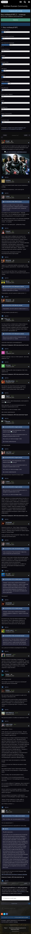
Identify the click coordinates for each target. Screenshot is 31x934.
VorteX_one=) (9, 630)
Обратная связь (15, 929)
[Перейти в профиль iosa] (3, 352)
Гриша (7, 674)
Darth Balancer (10, 712)
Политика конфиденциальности (17, 928)
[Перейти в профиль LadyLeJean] (3, 725)
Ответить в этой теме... (10, 898)
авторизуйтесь (21, 891)
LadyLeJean (9, 724)
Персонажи (20, 16)
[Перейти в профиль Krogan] (3, 141)
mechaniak (9, 522)
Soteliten (8, 180)
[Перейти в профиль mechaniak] (3, 523)
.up (6, 810)
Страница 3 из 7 (15, 135)
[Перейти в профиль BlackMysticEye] (3, 381)
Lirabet (8, 196)
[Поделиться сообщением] (28, 142)
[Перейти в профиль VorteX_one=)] (3, 631)
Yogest (8, 396)
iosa (7, 352)
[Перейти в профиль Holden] (3, 691)
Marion (7, 281)
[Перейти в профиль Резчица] (3, 365)
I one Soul (8, 452)
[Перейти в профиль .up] (3, 811)
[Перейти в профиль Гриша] (3, 675)
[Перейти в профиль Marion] (3, 281)
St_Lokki (8, 574)
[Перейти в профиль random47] (3, 655)
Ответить (15, 20)
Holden (8, 690)
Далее (25, 135)
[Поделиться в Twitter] (4, 914)
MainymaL (8, 260)
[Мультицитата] (2, 177)
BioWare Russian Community (15, 6)
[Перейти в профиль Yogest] (3, 396)
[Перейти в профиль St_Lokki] (3, 574)
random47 (8, 654)
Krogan (6, 16)
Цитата (6, 177)
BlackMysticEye (10, 381)
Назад (4, 135)
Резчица (8, 365)
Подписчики (14, 903)
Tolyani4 (8, 231)
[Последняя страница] (29, 135)
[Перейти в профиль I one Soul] (3, 452)
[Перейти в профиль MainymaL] (3, 261)
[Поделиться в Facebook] (7, 914)
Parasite (8, 319)
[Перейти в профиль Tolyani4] (3, 232)
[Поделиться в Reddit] (2, 914)
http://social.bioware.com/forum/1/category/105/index (14, 874)
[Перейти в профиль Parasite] (4, 319)
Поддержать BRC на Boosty (15, 10)
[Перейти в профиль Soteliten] (3, 181)
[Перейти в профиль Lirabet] (3, 197)
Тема (5, 928)
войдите (10, 127)
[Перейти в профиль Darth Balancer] (3, 713)
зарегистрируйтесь (19, 127)
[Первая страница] (2, 137)
